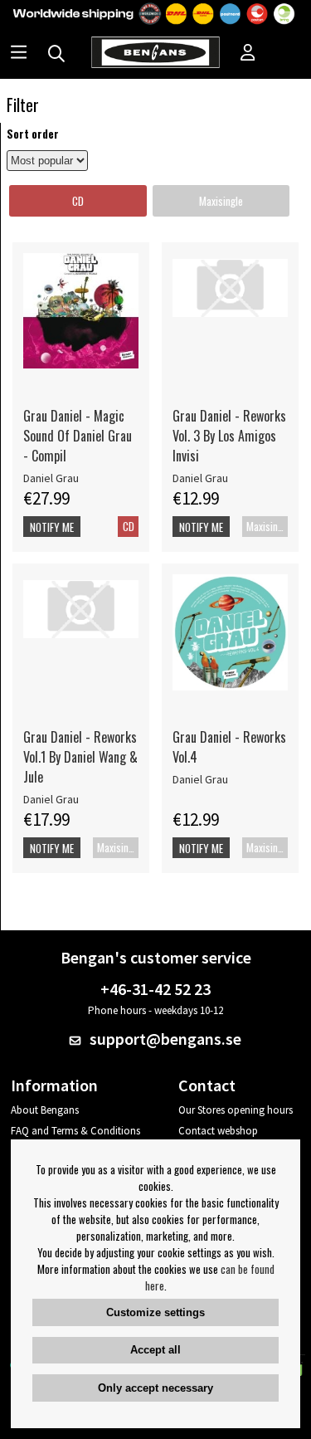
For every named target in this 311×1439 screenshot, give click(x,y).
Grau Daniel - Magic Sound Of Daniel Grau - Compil (77, 436)
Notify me (52, 527)
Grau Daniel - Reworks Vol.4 (229, 747)
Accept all (155, 1350)
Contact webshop (218, 1131)
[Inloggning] (248, 54)
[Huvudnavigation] (19, 54)
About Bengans (45, 1110)
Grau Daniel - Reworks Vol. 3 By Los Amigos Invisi (229, 436)
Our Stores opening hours (235, 1110)
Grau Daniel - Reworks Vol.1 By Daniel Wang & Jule (80, 757)
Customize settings (155, 1312)
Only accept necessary (155, 1388)
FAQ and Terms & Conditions (75, 1131)
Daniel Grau (51, 478)
